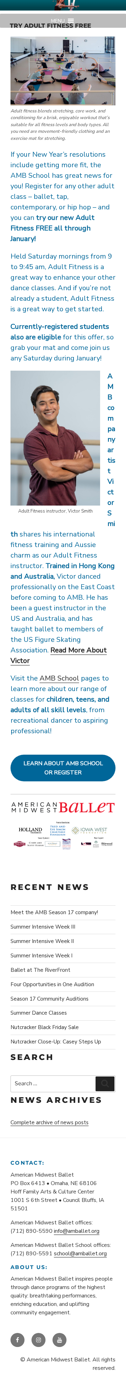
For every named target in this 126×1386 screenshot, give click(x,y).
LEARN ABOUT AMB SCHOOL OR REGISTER (63, 768)
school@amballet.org (80, 1253)
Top (118, 1376)
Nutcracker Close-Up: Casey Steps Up (55, 1041)
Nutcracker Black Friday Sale (44, 1027)
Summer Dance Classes (38, 1012)
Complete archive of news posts (49, 1122)
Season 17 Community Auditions (49, 998)
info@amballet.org (76, 1231)
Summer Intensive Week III (42, 926)
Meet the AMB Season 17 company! (54, 912)
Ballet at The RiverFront (40, 970)
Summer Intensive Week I (41, 955)
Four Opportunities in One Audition (52, 984)
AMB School (59, 678)
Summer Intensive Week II (42, 941)
